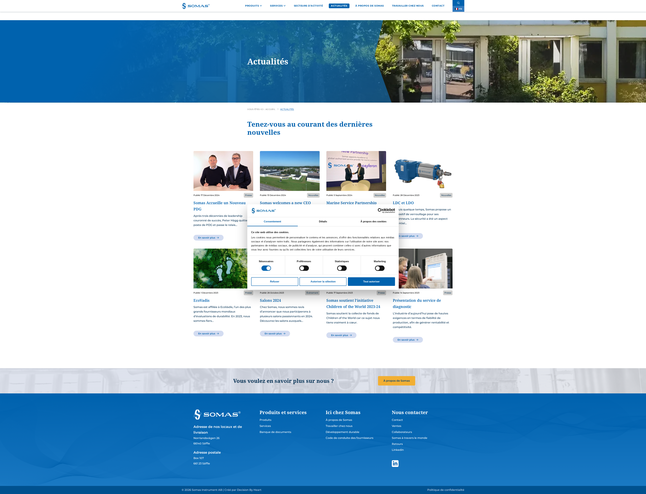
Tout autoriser (371, 281)
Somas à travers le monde (409, 438)
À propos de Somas (369, 5)
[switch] (304, 268)
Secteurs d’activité (308, 5)
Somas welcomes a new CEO (285, 202)
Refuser (274, 281)
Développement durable (342, 432)
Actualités (339, 5)
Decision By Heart (249, 489)
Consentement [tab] (272, 221)
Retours (397, 444)
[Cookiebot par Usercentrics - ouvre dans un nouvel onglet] (380, 210)
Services (276, 5)
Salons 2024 (270, 300)
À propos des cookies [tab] (373, 221)
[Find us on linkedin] (395, 463)
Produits (252, 5)
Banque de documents (275, 432)
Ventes (396, 426)
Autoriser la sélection (323, 281)
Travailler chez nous (408, 5)
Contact (438, 5)
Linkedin (398, 449)
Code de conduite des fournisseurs (349, 438)
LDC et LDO (403, 202)
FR (460, 8)
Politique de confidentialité (445, 489)
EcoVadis (201, 300)
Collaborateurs (402, 432)
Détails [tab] (323, 221)
